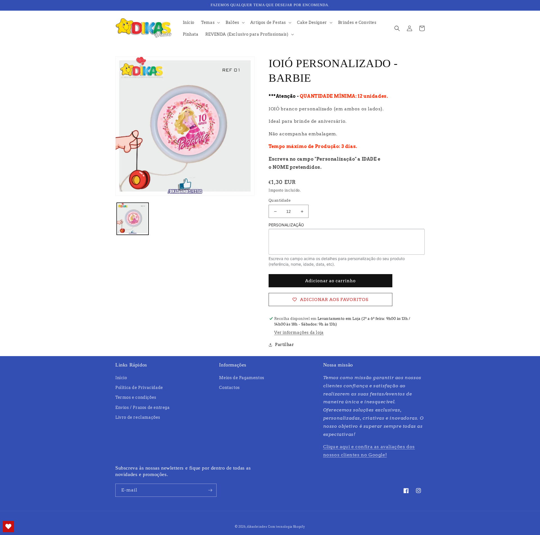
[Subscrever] (210, 490)
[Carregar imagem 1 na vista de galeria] (132, 219)
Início (121, 377)
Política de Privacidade (139, 387)
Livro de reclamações (137, 417)
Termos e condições (135, 397)
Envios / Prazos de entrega (142, 407)
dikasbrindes (257, 526)
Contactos (229, 387)
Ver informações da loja (299, 332)
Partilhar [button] (284, 344)
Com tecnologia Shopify (286, 526)
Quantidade (280, 200)
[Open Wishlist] (8, 526)
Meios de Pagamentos (241, 377)
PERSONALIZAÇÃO (286, 224)
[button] (210, 22)
